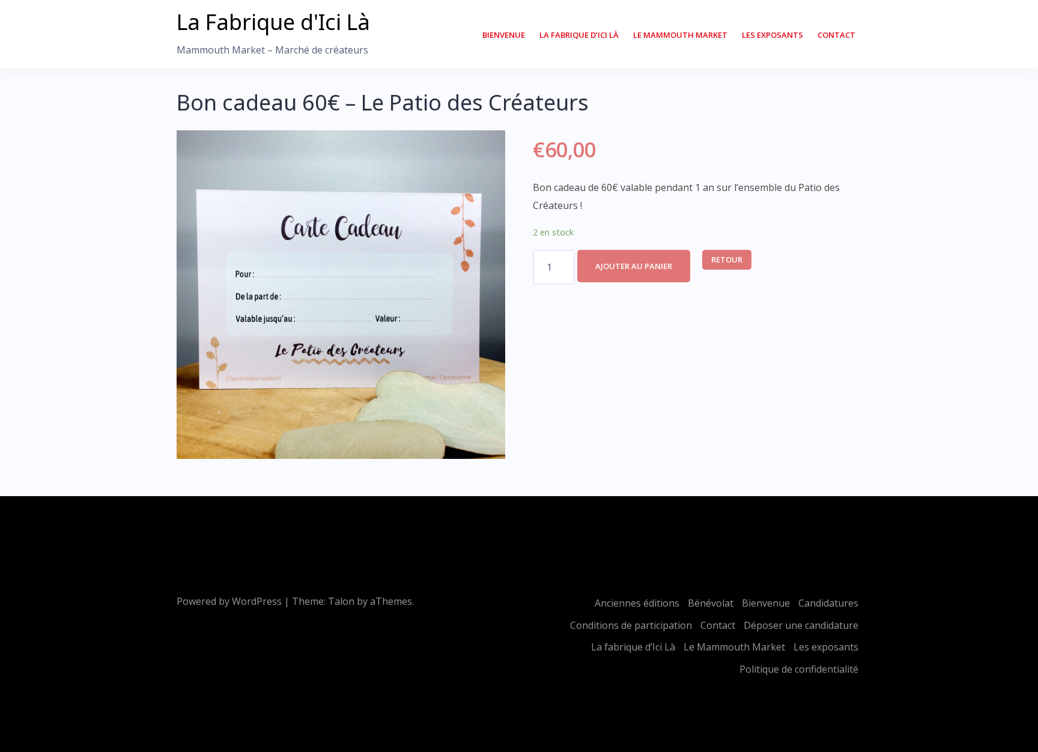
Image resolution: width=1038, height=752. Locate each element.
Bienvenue (503, 34)
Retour (726, 259)
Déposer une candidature (801, 625)
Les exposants (772, 34)
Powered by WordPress (229, 601)
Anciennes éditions (637, 603)
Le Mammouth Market (680, 34)
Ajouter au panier (633, 266)
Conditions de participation (631, 625)
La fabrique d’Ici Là (579, 34)
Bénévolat (710, 603)
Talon (341, 601)
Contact (836, 34)
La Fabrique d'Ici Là (273, 22)
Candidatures (828, 603)
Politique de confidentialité (798, 669)
